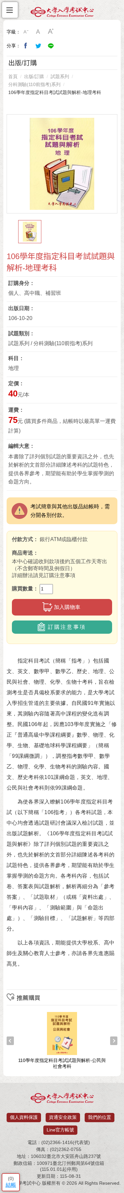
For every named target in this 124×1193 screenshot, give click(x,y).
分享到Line (51, 45)
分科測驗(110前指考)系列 (34, 84)
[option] (62, 164)
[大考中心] (62, 13)
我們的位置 (99, 1117)
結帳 (11, 1185)
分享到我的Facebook (26, 45)
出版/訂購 (34, 76)
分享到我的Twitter (38, 45)
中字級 (38, 31)
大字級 (51, 31)
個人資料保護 (24, 1117)
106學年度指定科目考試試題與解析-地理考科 (54, 92)
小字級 (26, 31)
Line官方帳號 (60, 1129)
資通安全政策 (63, 1117)
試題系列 (60, 76)
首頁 (13, 76)
